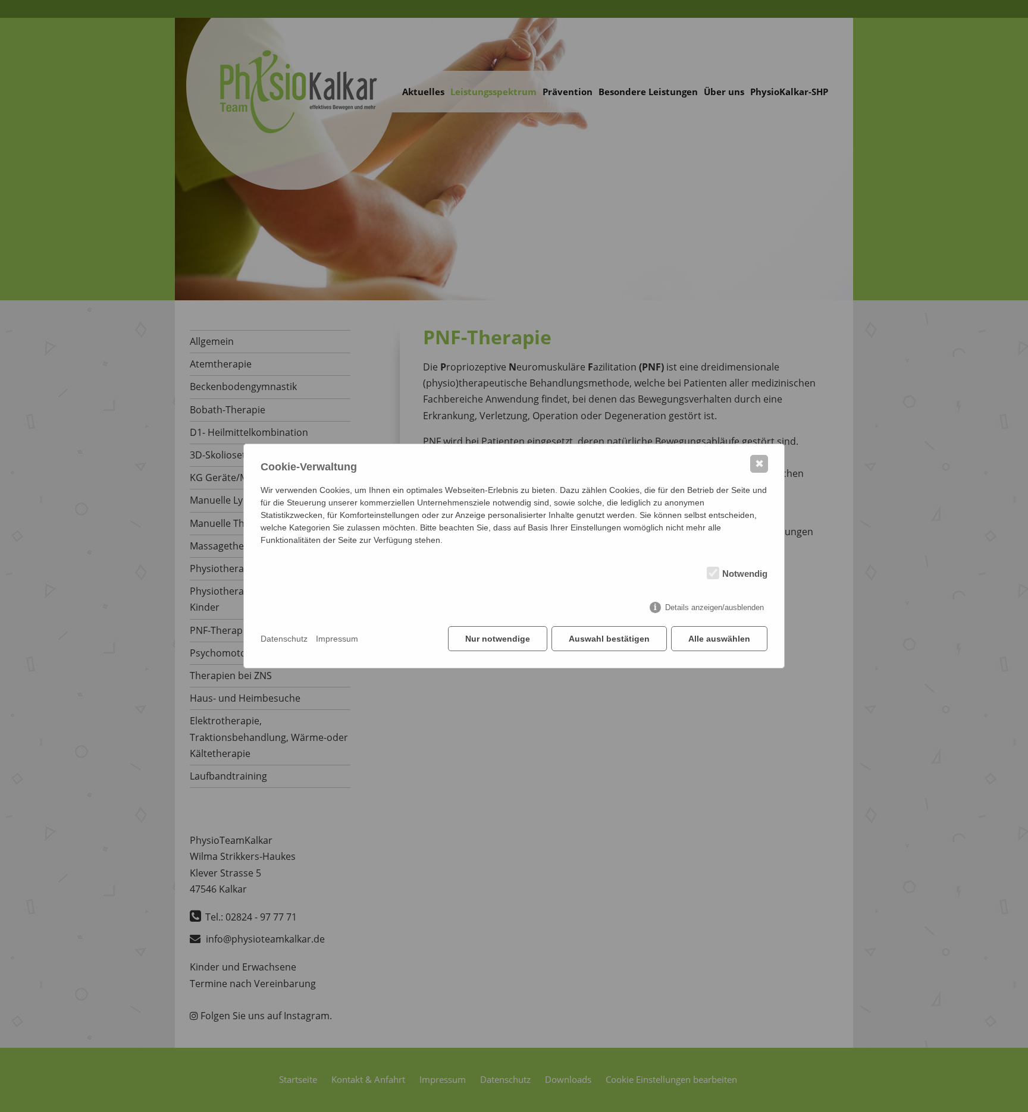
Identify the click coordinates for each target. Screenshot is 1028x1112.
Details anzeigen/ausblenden (714, 607)
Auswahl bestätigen (609, 638)
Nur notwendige (497, 638)
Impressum (337, 638)
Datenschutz (284, 638)
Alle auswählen (719, 638)
